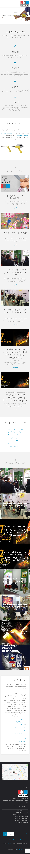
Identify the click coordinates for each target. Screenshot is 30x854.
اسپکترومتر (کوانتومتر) (20, 721)
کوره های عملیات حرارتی (20, 727)
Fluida (14, 849)
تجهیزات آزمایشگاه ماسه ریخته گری (14, 443)
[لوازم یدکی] (15, 47)
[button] (17, 22)
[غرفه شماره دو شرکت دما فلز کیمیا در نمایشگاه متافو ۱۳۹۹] (15, 266)
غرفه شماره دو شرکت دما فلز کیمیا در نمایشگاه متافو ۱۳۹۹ (15, 272)
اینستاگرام (21, 833)
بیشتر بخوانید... (15, 20)
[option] (15, 15)
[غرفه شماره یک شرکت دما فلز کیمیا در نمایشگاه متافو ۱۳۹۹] (15, 306)
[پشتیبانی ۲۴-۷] (15, 63)
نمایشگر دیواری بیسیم (9, 133)
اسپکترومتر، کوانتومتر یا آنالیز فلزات (14, 431)
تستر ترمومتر (19, 135)
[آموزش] (15, 82)
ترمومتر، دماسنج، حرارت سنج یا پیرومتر (15, 429)
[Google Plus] (10, 840)
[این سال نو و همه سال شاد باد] (15, 229)
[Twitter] (13, 840)
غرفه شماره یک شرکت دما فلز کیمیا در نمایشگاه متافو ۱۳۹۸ (15, 606)
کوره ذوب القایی (14, 437)
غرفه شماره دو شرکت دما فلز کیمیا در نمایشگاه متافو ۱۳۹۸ (15, 581)
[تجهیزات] (15, 97)
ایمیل (26, 833)
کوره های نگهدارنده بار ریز (19, 730)
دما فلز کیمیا (10, 843)
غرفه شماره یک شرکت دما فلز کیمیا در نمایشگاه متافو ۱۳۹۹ (15, 312)
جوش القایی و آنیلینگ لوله (19, 733)
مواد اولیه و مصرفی (14, 440)
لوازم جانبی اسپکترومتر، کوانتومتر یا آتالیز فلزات (14, 434)
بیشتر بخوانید (15, 208)
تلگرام (17, 833)
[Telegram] (20, 840)
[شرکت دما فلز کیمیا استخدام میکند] (15, 192)
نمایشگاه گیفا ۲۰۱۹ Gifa (15, 657)
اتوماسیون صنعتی (21, 741)
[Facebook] (17, 840)
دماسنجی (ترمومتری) (20, 718)
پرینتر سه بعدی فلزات (14, 446)
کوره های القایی (21, 724)
